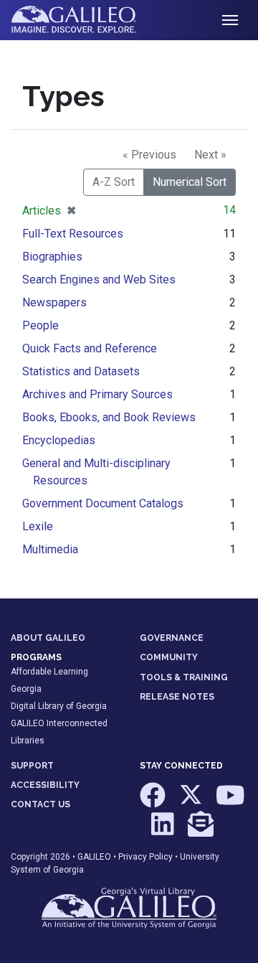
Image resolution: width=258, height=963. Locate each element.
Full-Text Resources (72, 233)
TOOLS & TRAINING (184, 677)
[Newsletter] (201, 830)
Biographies (52, 256)
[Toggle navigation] (230, 20)
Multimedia (50, 549)
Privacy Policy (145, 857)
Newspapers (54, 302)
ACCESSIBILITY (45, 785)
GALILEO (94, 857)
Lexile (37, 526)
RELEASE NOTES (177, 697)
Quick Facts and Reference (89, 348)
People (40, 325)
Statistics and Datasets (81, 371)
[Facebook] (154, 802)
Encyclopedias (58, 440)
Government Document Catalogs (102, 503)
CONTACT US (40, 804)
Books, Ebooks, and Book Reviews (109, 417)
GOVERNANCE (172, 638)
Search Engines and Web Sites (99, 279)
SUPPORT (32, 766)
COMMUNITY (169, 657)
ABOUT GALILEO (48, 638)
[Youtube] (230, 802)
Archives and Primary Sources (97, 394)
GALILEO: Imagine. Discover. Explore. (84, 20)
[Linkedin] (163, 830)
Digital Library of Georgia (59, 706)
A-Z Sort (113, 182)
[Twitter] (191, 802)
